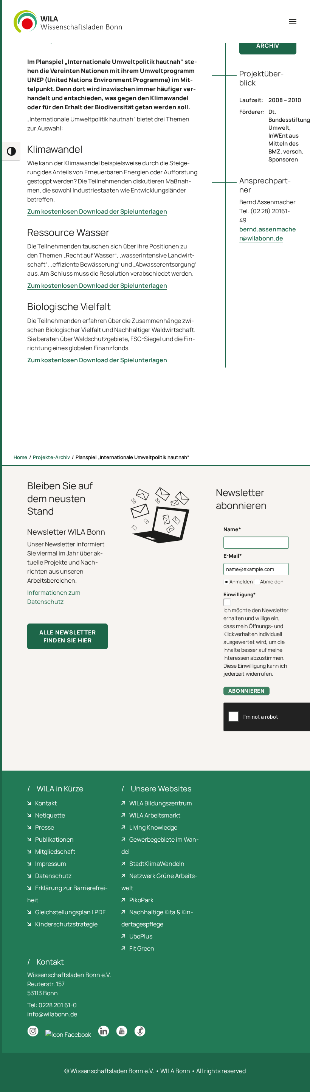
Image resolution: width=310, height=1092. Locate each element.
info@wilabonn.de (52, 1014)
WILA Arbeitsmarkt (154, 815)
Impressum (50, 863)
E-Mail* (232, 555)
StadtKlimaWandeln (156, 863)
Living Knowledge (153, 827)
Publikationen (54, 839)
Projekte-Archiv (51, 457)
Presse (44, 827)
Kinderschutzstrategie (66, 924)
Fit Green (141, 948)
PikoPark (141, 900)
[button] (292, 21)
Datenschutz (53, 876)
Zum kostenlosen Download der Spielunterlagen (97, 211)
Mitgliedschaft (55, 851)
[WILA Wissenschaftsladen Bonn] (68, 21)
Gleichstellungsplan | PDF (70, 912)
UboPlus (140, 936)
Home (20, 457)
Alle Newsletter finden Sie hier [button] (68, 636)
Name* (232, 529)
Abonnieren (246, 690)
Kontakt (46, 803)
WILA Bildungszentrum (160, 803)
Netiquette (50, 815)
